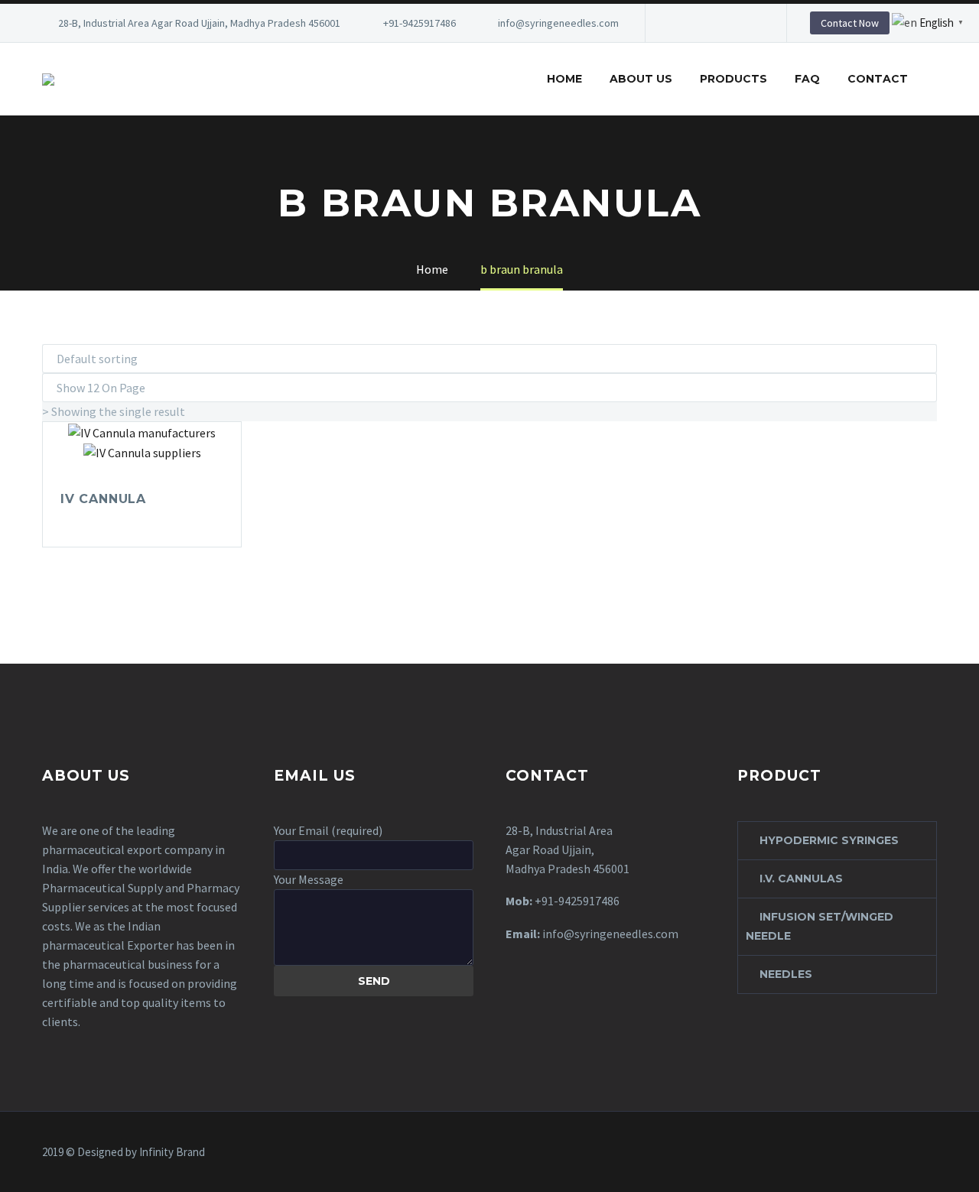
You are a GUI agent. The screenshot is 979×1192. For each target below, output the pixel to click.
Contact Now (850, 23)
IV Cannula (103, 499)
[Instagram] (725, 23)
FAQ (807, 79)
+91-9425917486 (419, 23)
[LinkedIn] (702, 23)
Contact (877, 79)
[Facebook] (679, 23)
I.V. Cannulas (801, 878)
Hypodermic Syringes (829, 840)
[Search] (937, 79)
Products (733, 79)
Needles (785, 974)
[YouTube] (748, 23)
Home (564, 79)
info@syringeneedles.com (558, 23)
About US (641, 79)
